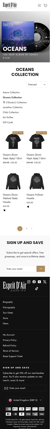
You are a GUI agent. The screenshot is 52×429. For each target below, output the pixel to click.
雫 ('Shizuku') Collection (15, 102)
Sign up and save (16, 367)
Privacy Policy (9, 340)
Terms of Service (11, 350)
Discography (9, 307)
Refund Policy (9, 345)
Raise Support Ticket (13, 356)
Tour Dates (8, 312)
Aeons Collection (11, 92)
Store (5, 318)
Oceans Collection (12, 97)
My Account (8, 334)
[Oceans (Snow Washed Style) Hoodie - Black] (4, 210)
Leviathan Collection (13, 107)
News (5, 323)
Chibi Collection (11, 112)
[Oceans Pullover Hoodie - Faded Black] (28, 207)
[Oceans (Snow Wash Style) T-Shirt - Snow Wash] (4, 167)
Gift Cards (8, 122)
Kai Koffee (8, 117)
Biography (8, 302)
